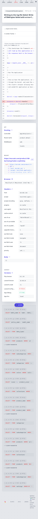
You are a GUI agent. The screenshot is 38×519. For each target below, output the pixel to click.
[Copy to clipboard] (32, 134)
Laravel (26, 501)
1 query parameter (11, 344)
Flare (33, 499)
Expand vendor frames (11, 28)
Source (12, 501)
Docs (19, 501)
